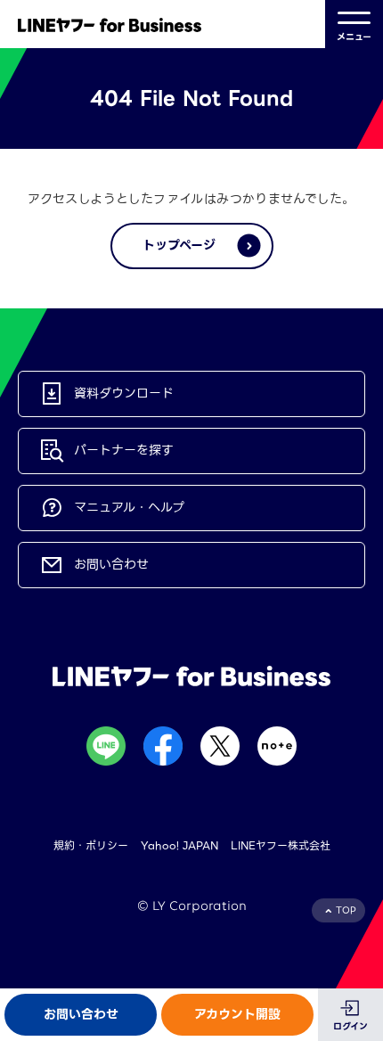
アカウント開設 (237, 1014)
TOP (346, 910)
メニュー (354, 37)
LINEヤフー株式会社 (280, 845)
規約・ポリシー (90, 845)
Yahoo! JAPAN (179, 845)
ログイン (350, 1026)
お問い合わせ (81, 1014)
